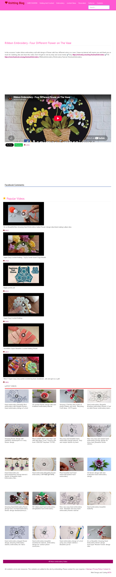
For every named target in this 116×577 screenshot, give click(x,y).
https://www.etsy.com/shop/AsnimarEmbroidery (88, 55)
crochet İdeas (71, 3)
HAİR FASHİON (32, 3)
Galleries (91, 3)
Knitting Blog (16, 3)
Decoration (82, 3)
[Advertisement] (58, 24)
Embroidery (60, 3)
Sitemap (89, 569)
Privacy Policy (97, 569)
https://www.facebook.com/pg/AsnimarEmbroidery (22, 57)
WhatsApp (18, 145)
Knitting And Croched (47, 3)
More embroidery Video (58, 562)
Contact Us (106, 569)
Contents (100, 3)
